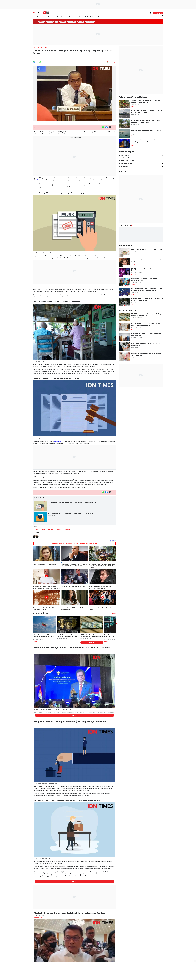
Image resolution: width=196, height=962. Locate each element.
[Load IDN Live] (141, 234)
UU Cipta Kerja (58, 441)
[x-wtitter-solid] (110, 127)
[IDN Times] (41, 13)
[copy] (114, 127)
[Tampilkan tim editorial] (115, 536)
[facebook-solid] (106, 127)
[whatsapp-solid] (103, 127)
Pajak (82, 132)
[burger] (162, 16)
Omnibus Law (41, 180)
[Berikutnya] (117, 624)
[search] (151, 13)
